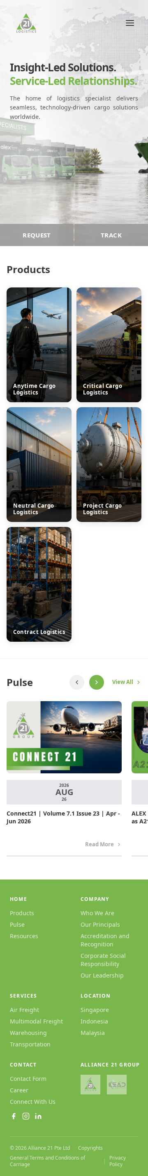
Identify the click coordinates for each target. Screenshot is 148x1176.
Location (96, 996)
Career (19, 1090)
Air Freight (24, 1010)
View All (122, 682)
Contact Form (28, 1079)
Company (95, 899)
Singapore (95, 1010)
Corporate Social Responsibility (103, 960)
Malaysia (93, 1033)
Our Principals (100, 924)
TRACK (111, 235)
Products (22, 913)
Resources (24, 936)
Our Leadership (102, 975)
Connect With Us (33, 1101)
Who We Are (97, 913)
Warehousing (28, 1033)
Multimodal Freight (36, 1021)
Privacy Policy (117, 1161)
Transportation (30, 1044)
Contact (23, 1065)
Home (18, 899)
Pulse (17, 924)
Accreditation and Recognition (105, 940)
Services (23, 996)
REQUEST (37, 235)
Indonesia (94, 1021)
